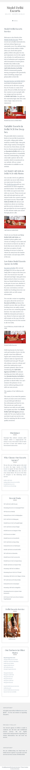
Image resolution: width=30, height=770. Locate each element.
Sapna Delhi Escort (9, 665)
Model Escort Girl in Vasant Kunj (13, 561)
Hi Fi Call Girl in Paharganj (11, 519)
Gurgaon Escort (8, 678)
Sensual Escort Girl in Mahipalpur (13, 515)
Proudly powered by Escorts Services (11, 767)
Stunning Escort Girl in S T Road (12, 572)
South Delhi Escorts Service (11, 686)
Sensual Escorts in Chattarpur (12, 546)
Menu (16, 20)
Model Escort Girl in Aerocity (12, 557)
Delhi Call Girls (8, 480)
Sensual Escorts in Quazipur (11, 583)
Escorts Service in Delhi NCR (14, 81)
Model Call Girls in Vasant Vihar (12, 565)
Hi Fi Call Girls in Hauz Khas (11, 542)
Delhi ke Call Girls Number (11, 661)
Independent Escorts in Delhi (12, 482)
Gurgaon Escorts (8, 673)
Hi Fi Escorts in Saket (9, 534)
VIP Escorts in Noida (9, 511)
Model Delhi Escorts (15, 9)
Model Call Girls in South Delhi (12, 549)
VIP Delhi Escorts (8, 667)
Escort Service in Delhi (10, 692)
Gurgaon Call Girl (8, 680)
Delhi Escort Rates (9, 663)
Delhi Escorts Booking (10, 486)
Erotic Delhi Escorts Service (11, 690)
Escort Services (15, 768)
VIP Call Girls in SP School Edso (12, 580)
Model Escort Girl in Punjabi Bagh (13, 523)
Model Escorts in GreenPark (11, 538)
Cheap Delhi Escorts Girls (11, 659)
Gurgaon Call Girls (9, 674)
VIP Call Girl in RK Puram (11, 504)
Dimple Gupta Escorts (10, 669)
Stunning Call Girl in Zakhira (12, 568)
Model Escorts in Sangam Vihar (12, 530)
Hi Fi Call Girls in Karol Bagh (11, 527)
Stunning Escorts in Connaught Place (14, 508)
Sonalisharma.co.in (9, 484)
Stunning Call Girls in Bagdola (12, 587)
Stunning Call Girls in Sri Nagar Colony (14, 576)
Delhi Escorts (7, 688)
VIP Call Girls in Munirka (10, 553)
